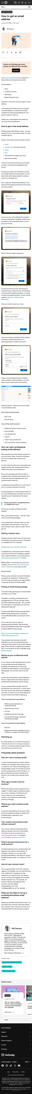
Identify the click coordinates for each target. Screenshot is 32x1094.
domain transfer (6, 650)
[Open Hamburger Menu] (2, 2)
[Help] (22, 2)
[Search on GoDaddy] (29, 7)
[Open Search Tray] (15, 2)
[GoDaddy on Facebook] (2, 1066)
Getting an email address (9, 78)
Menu (3, 7)
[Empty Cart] (29, 2)
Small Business (7, 12)
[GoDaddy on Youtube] (19, 1066)
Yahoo (7, 150)
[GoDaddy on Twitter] (15, 1066)
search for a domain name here (17, 547)
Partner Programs (6, 1040)
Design (7, 995)
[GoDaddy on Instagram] (6, 1066)
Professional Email (8, 971)
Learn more (8, 1012)
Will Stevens (10, 29)
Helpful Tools (7, 966)
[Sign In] (25, 2)
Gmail (6, 144)
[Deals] (18, 2)
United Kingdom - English (8, 1062)
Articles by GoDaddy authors (11, 962)
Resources (4, 1036)
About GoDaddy (6, 1028)
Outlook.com (9, 147)
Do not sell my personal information (16, 1075)
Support (3, 1032)
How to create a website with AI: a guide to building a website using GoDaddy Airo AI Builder (13, 1004)
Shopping (4, 1049)
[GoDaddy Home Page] (8, 1055)
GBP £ (27, 1062)
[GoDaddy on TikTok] (11, 1066)
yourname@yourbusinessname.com (12, 837)
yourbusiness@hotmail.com (10, 835)
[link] (7, 52)
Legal (8, 1071)
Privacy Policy (15, 1071)
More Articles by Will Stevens (12, 953)
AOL (6, 153)
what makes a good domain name (12, 558)
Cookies (23, 1071)
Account (3, 1044)
